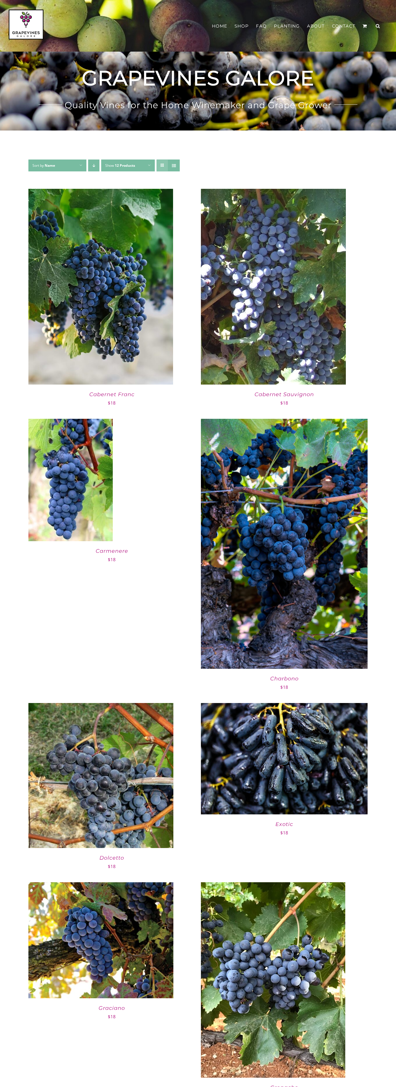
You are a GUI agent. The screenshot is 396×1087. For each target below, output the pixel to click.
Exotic (284, 824)
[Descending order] (93, 165)
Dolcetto (111, 858)
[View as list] (173, 165)
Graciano (112, 1008)
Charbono (284, 678)
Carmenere (112, 551)
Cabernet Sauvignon (284, 394)
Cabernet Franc (112, 394)
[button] (378, 26)
